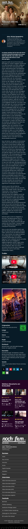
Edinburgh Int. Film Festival (9, 513)
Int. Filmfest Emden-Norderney (10, 510)
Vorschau (4, 462)
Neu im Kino (5, 459)
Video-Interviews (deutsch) (9, 480)
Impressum (10, 522)
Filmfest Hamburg (7, 504)
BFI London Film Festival (8, 516)
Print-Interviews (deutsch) (9, 492)
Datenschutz (17, 522)
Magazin (4, 474)
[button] (3, 369)
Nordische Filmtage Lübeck (9, 507)
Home (3, 456)
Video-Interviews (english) (9, 483)
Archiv (3, 465)
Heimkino (4, 471)
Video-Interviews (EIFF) (8, 489)
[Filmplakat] (14, 306)
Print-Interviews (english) (8, 495)
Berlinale (4, 501)
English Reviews (6, 468)
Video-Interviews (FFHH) (8, 486)
